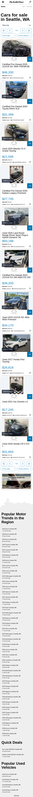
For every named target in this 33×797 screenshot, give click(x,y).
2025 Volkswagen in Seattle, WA (11, 577)
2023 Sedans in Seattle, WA (10, 624)
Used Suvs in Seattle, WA (9, 775)
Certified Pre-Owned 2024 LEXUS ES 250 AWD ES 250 (16, 276)
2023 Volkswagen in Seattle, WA (11, 613)
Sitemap (16, 795)
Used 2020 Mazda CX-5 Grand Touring (13, 150)
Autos (3, 6)
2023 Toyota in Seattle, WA (10, 598)
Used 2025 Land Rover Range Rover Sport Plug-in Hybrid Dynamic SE (15, 235)
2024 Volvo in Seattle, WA (9, 655)
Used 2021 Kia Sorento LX (15, 402)
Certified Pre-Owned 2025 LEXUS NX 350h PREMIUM (15, 65)
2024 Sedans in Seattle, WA (10, 556)
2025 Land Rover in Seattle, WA (11, 661)
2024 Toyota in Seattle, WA (10, 545)
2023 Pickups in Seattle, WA (10, 682)
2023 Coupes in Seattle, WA (10, 713)
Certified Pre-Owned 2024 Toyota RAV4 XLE (14, 107)
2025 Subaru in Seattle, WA (10, 592)
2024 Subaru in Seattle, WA (10, 619)
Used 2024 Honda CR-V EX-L (16, 445)
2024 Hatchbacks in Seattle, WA (11, 671)
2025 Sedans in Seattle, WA (10, 603)
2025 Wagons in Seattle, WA (10, 692)
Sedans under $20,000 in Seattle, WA (13, 755)
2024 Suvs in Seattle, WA (9, 535)
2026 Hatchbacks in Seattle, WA (11, 697)
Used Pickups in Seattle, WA (10, 791)
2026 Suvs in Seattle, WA (9, 561)
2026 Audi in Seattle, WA (9, 734)
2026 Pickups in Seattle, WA (10, 703)
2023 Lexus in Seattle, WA (9, 582)
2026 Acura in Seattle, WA (9, 729)
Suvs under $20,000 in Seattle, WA (12, 750)
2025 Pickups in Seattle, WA (10, 687)
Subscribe (29, 6)
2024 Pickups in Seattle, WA (10, 645)
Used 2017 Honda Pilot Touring (13, 360)
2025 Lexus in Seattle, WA (9, 587)
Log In (23, 6)
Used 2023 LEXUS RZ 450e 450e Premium (15, 318)
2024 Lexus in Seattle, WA (9, 571)
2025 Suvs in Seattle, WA (9, 530)
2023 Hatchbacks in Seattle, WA (11, 640)
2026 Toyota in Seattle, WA (10, 566)
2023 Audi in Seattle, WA (9, 608)
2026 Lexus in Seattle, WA (9, 650)
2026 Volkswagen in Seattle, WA (11, 718)
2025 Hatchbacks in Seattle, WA (11, 676)
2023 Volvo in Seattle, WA (9, 629)
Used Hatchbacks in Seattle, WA (11, 785)
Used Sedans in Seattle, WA (10, 780)
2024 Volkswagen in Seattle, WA (11, 634)
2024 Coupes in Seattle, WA (10, 708)
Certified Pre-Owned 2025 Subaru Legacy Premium (14, 192)
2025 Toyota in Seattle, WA (10, 551)
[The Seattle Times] (16, 2)
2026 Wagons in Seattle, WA (10, 724)
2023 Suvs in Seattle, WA (9, 540)
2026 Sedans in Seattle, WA (10, 666)
